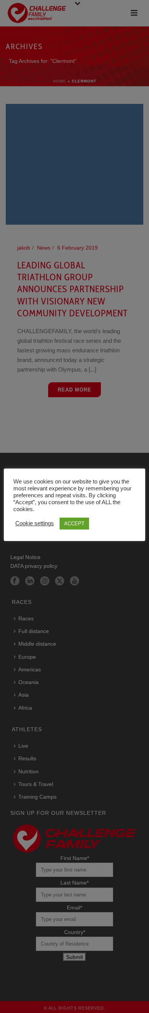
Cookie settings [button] (34, 523)
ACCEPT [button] (74, 523)
